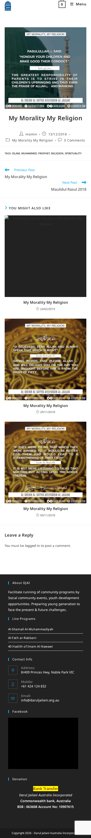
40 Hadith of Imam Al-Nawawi (30, 646)
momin (31, 134)
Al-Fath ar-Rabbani (22, 638)
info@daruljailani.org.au (40, 700)
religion (57, 153)
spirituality (73, 153)
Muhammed (29, 153)
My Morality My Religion (32, 140)
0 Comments (74, 140)
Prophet (44, 153)
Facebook (20, 711)
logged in (32, 545)
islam (16, 153)
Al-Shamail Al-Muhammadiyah (31, 629)
